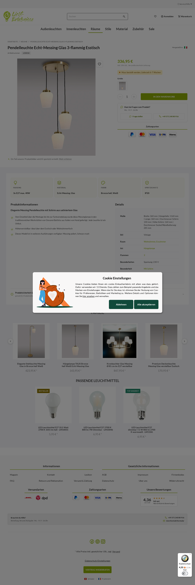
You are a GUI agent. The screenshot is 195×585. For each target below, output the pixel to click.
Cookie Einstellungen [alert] (117, 278)
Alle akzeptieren (146, 304)
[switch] (185, 573)
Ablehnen (121, 304)
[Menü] (190, 555)
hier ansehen (89, 296)
